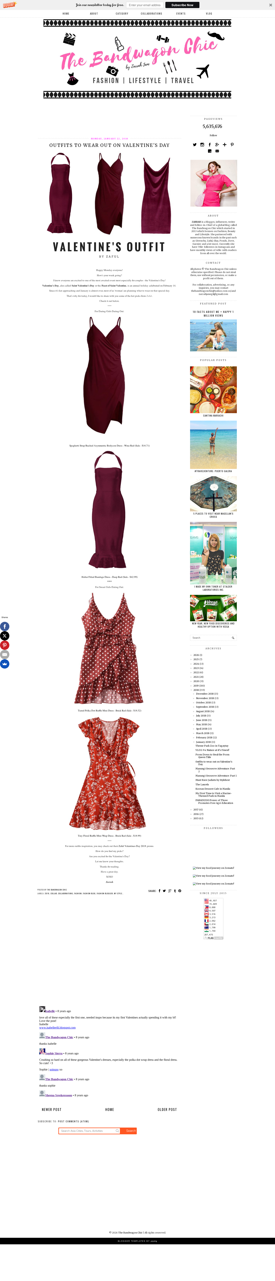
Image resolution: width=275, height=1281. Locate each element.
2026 (196, 655)
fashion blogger (105, 893)
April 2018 (201, 728)
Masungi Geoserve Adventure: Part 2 (215, 770)
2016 (196, 814)
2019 (196, 685)
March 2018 (202, 733)
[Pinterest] (4, 645)
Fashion (78, 893)
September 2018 (205, 706)
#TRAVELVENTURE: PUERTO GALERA (213, 471)
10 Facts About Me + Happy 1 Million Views (213, 313)
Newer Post (52, 1109)
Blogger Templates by (137, 1241)
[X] (4, 635)
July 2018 (201, 715)
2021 (196, 676)
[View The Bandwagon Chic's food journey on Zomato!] (213, 868)
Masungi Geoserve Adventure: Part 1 (216, 775)
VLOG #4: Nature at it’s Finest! (212, 750)
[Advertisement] (106, 124)
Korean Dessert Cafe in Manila (212, 788)
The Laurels (202, 784)
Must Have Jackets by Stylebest (212, 780)
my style (118, 893)
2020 (196, 681)
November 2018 (205, 698)
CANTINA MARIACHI (213, 415)
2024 (196, 663)
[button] (137, 5)
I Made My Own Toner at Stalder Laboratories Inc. (213, 588)
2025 (196, 659)
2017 (195, 809)
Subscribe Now (182, 5)
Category (122, 13)
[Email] (4, 654)
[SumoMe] (4, 664)
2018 (47, 893)
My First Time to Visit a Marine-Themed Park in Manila (213, 794)
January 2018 (203, 742)
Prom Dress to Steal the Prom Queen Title (212, 756)
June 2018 (201, 720)
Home (66, 13)
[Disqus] (109, 951)
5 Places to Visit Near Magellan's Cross (213, 515)
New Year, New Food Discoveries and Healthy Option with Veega (213, 625)
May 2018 (201, 724)
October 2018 (203, 702)
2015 (196, 818)
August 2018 (203, 711)
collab (54, 893)
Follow (213, 135)
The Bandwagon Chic (130, 1232)
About (94, 13)
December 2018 (205, 693)
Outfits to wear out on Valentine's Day (213, 763)
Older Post (167, 1109)
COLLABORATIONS (151, 13)
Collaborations (65, 893)
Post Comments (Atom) (73, 1121)
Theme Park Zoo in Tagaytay (211, 745)
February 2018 (204, 737)
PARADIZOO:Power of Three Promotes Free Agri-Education (214, 801)
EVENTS (181, 13)
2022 (196, 672)
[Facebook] (4, 626)
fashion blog (89, 893)
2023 (196, 668)
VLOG (209, 13)
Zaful (149, 296)
